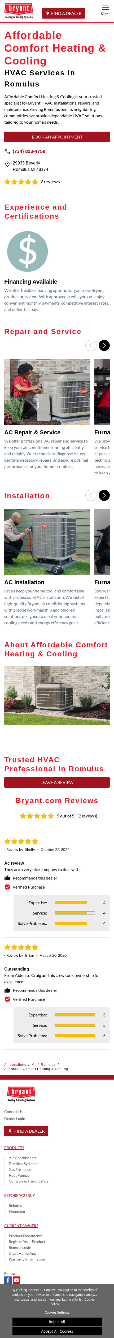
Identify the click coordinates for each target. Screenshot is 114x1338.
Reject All (57, 1321)
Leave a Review (57, 782)
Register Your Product (27, 1241)
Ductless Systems (23, 1163)
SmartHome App (22, 1253)
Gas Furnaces (20, 1169)
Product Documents (25, 1235)
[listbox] (57, 272)
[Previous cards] (91, 345)
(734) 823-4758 (29, 151)
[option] (57, 272)
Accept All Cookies (57, 1331)
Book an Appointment (57, 136)
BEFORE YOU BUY (19, 1195)
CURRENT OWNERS (21, 1225)
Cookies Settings (57, 1312)
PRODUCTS (14, 1147)
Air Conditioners (23, 1157)
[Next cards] (104, 345)
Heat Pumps (19, 1175)
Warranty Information (27, 1259)
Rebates (15, 1205)
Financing (17, 1211)
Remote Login (20, 1247)
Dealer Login (14, 1118)
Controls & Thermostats (28, 1181)
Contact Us (13, 1111)
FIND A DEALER (66, 13)
